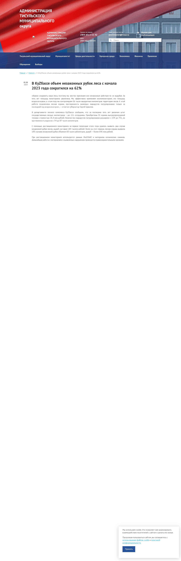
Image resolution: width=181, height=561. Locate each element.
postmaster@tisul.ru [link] (119, 34)
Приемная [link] (152, 56)
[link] (48, 37)
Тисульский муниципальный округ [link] (35, 56)
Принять (129, 549)
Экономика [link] (124, 56)
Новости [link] (31, 73)
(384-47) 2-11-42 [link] (88, 34)
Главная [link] (22, 73)
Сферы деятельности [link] (85, 56)
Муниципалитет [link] (62, 56)
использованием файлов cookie (136, 540)
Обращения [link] (25, 64)
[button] (111, 40)
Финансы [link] (138, 56)
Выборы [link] (38, 64)
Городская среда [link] (107, 56)
